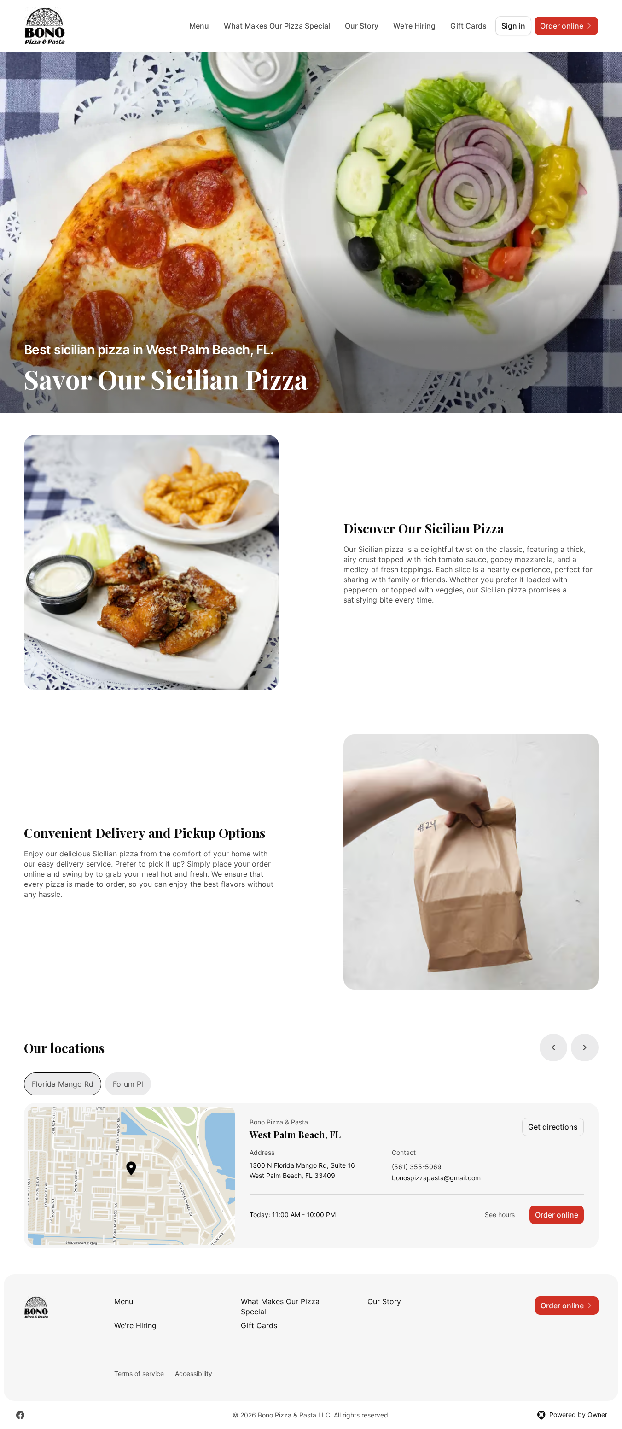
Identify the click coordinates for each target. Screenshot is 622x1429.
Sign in (513, 25)
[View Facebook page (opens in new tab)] (20, 1415)
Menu (199, 25)
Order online (556, 1214)
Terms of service (139, 1373)
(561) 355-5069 (417, 1167)
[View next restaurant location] (585, 1047)
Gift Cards (468, 25)
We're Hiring (414, 25)
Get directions (553, 1126)
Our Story (361, 25)
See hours (500, 1214)
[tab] (62, 1083)
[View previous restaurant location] (553, 1047)
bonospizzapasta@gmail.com (436, 1178)
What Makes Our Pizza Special (277, 25)
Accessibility (193, 1373)
